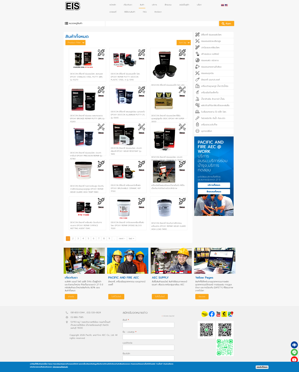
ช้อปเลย (202, 296)
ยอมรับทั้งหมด (262, 367)
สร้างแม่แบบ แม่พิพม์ (210, 54)
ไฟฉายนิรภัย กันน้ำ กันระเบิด (213, 118)
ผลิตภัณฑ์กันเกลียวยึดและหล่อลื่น (215, 105)
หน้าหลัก (113, 4)
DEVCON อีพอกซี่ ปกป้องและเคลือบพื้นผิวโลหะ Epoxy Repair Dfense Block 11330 (127, 225)
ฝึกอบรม (168, 4)
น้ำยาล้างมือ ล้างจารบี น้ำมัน (213, 99)
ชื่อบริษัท (126, 353)
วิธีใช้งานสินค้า (129, 12)
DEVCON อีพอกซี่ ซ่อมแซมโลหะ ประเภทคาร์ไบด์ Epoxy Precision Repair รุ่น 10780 (86, 155)
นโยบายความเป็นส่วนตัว (60, 367)
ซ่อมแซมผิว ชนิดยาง (210, 60)
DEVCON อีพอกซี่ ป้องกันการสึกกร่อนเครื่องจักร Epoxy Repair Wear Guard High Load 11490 (168, 226)
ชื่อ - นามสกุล (130, 332)
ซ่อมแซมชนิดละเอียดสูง (211, 41)
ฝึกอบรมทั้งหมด (214, 191)
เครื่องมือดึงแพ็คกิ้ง (209, 92)
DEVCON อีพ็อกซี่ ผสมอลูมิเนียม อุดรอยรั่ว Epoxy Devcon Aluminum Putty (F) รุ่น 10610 (128, 114)
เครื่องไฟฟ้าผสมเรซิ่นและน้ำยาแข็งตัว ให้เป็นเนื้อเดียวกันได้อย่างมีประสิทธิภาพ (168, 187)
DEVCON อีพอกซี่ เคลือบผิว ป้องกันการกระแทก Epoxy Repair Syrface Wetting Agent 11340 (86, 225)
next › (122, 238)
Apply (229, 23)
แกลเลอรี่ (113, 12)
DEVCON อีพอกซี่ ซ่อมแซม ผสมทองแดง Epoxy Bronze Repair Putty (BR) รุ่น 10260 (87, 118)
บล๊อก (199, 4)
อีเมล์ (126, 320)
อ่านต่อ (71, 296)
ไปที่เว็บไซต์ (116, 296)
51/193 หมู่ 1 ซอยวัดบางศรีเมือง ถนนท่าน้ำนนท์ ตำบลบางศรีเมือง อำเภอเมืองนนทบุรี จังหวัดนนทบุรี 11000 (90, 325)
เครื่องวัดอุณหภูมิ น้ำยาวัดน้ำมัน (214, 86)
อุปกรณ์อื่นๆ (206, 131)
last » (131, 238)
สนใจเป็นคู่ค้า (184, 4)
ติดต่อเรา (158, 12)
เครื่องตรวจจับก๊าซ (209, 124)
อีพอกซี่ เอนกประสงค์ (210, 79)
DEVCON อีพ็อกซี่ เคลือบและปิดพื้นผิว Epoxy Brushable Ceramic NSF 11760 (126, 188)
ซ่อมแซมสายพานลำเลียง (211, 66)
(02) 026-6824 (94, 312)
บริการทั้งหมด (214, 185)
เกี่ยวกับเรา (128, 4)
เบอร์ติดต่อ (127, 343)
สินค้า (142, 4)
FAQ (145, 12)
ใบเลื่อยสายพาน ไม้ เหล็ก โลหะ (213, 111)
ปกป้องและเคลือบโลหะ (210, 47)
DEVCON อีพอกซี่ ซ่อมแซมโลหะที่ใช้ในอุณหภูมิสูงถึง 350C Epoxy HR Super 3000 (167, 118)
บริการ (154, 4)
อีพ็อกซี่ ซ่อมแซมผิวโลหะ (211, 34)
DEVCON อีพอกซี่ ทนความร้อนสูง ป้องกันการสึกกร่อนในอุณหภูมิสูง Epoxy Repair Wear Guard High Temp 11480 (87, 189)
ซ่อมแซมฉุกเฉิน (207, 73)
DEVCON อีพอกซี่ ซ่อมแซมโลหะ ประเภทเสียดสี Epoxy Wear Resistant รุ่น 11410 (126, 151)
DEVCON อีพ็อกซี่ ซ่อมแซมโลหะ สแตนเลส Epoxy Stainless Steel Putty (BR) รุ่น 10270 (86, 76)
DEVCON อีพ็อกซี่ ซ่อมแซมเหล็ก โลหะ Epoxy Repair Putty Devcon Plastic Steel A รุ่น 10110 (125, 76)
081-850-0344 (78, 312)
